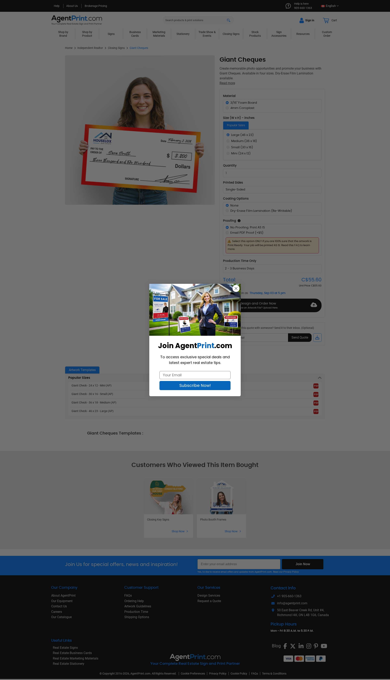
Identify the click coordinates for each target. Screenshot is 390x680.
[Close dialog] (236, 288)
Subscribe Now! (195, 385)
